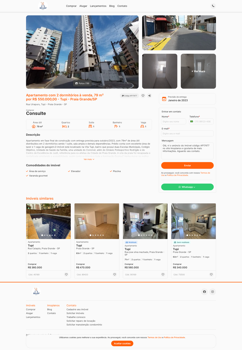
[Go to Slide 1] (42, 235)
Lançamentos (98, 5)
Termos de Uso (155, 337)
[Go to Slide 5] (52, 235)
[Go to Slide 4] (49, 235)
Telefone (194, 116)
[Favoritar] (143, 95)
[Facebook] (204, 291)
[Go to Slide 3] (47, 235)
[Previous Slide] (29, 221)
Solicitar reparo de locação (81, 320)
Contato (122, 5)
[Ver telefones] (213, 6)
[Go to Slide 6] (54, 235)
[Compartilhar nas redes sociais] (149, 95)
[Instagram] (212, 291)
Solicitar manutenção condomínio (84, 324)
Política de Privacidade (177, 175)
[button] (48, 221)
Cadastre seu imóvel (77, 309)
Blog (112, 5)
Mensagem (168, 140)
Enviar (187, 165)
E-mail (166, 128)
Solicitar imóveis (75, 313)
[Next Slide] (68, 221)
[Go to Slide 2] (44, 235)
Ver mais (88, 159)
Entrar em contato (171, 111)
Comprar (71, 5)
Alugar (83, 5)
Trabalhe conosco (76, 317)
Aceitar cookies (122, 343)
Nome (165, 116)
